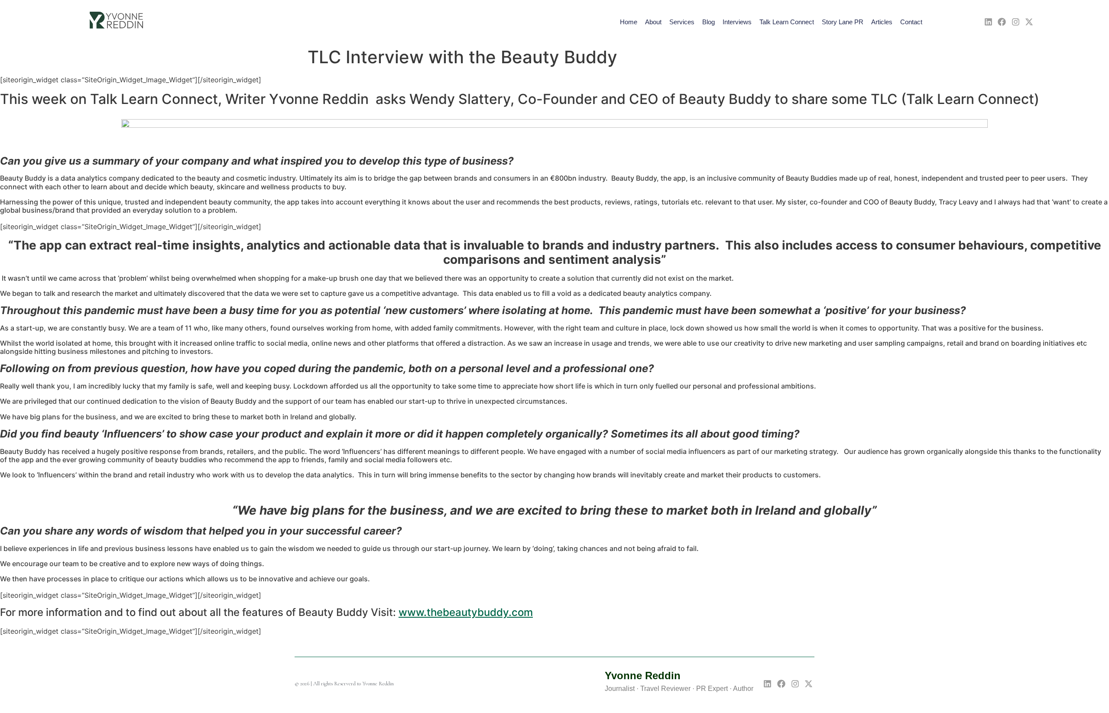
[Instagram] (1015, 22)
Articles (881, 22)
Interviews (737, 22)
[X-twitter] (1029, 22)
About (653, 22)
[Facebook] (1002, 22)
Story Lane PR (842, 22)
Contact (911, 22)
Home (628, 22)
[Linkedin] (988, 22)
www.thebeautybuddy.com (466, 612)
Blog (708, 22)
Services (681, 22)
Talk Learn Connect (786, 22)
